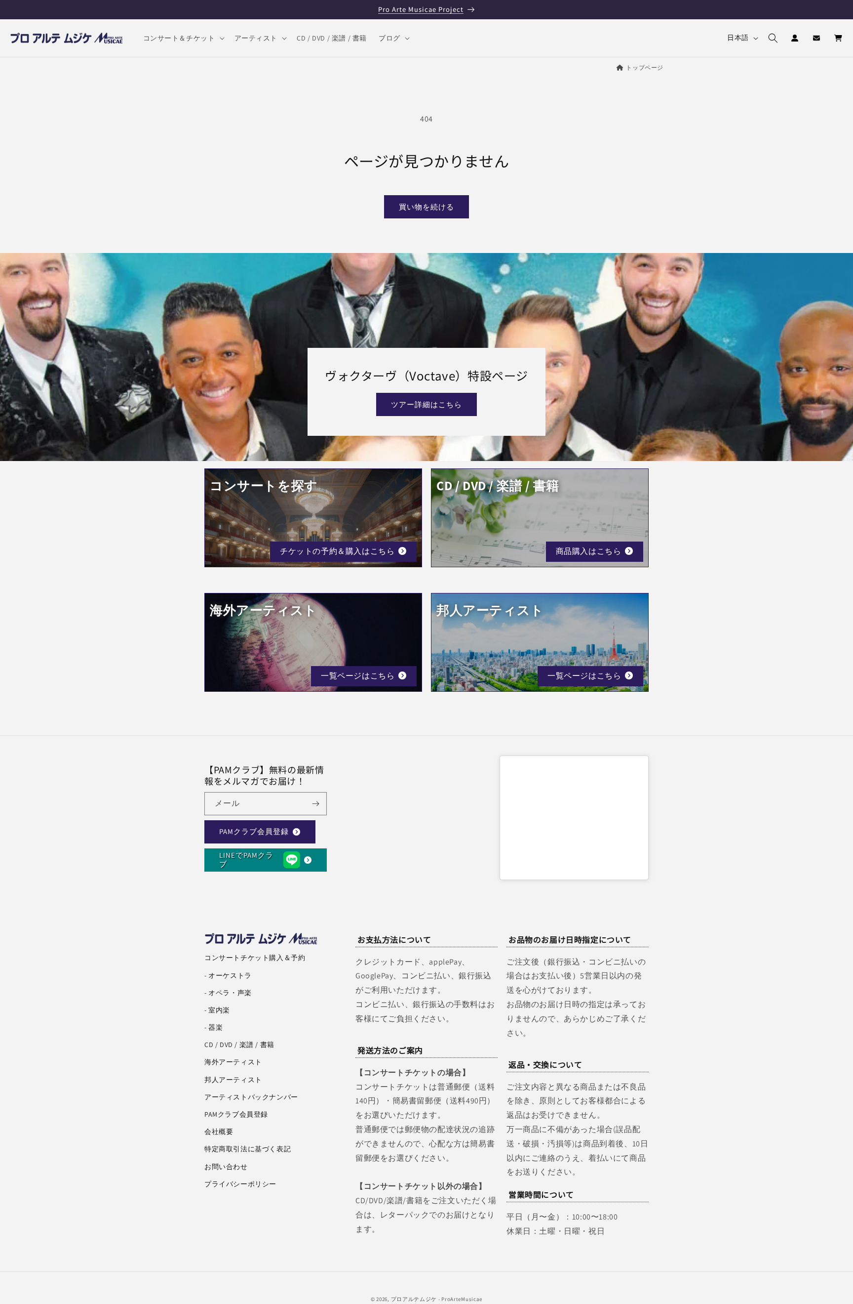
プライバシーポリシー (240, 1183)
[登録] (315, 803)
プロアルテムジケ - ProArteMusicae (437, 1299)
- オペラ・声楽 (228, 992)
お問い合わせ (226, 1166)
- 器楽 (213, 1027)
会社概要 (218, 1131)
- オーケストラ (228, 975)
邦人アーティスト (233, 1079)
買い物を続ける (426, 206)
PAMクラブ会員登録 (254, 831)
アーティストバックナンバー (251, 1097)
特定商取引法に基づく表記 (247, 1148)
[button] (183, 38)
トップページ (644, 67)
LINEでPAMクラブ (246, 859)
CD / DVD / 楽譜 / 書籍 (239, 1044)
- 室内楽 (217, 1010)
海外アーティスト (233, 1061)
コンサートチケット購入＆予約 (254, 957)
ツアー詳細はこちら (426, 404)
